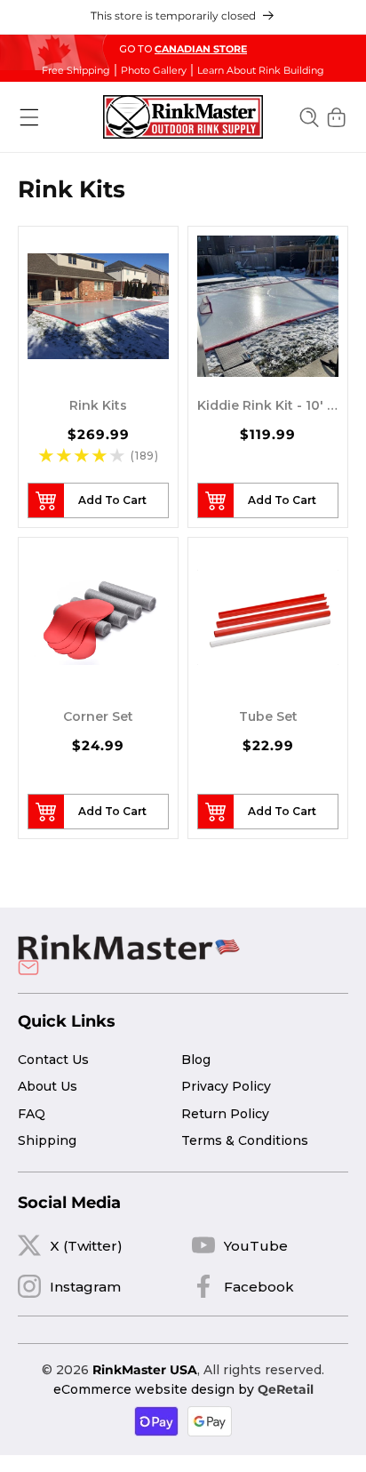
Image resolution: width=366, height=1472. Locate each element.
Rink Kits (98, 405)
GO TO (183, 49)
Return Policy (225, 1114)
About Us (47, 1086)
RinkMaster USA (144, 1370)
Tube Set (268, 716)
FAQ (31, 1114)
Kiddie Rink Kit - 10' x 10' (267, 405)
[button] (29, 117)
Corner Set (98, 716)
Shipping (47, 1140)
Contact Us (53, 1060)
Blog (196, 1060)
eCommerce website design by (153, 1389)
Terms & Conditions (244, 1140)
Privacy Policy (226, 1086)
